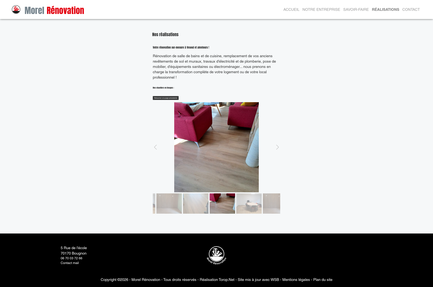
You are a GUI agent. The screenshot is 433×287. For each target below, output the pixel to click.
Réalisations (385, 9)
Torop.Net (226, 279)
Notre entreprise (321, 9)
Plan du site (322, 279)
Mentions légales (296, 279)
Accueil (291, 9)
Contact (411, 9)
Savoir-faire (356, 9)
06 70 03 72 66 (71, 258)
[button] (155, 147)
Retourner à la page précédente (165, 98)
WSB (275, 279)
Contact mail (70, 263)
